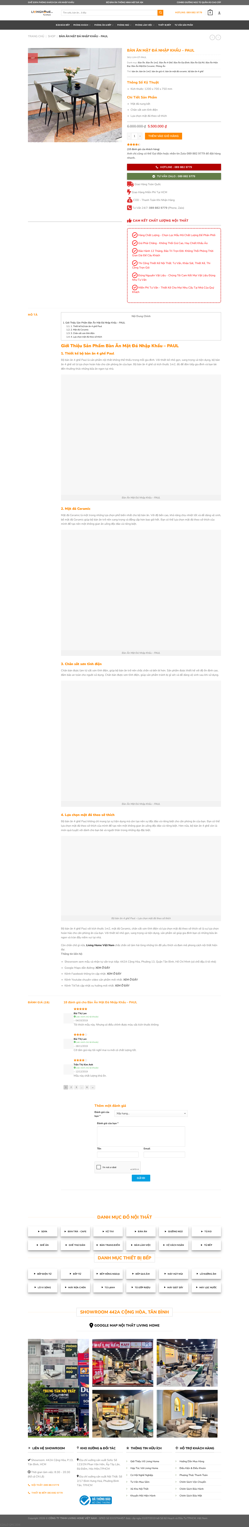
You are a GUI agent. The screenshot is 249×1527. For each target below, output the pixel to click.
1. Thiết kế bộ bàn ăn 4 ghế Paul (84, 326)
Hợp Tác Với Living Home (144, 1468)
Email (147, 1149)
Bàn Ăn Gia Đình (182, 62)
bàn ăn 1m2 (145, 71)
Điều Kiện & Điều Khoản (193, 1468)
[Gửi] (160, 13)
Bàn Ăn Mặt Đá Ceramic (143, 66)
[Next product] (212, 37)
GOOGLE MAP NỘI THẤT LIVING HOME (127, 1326)
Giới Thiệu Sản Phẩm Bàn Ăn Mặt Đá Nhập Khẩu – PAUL (94, 322)
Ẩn (151, 316)
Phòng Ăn (160, 66)
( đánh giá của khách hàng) (143, 149)
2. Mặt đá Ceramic (77, 329)
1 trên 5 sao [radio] (125, 1112)
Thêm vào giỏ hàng (163, 136)
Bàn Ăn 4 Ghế (166, 62)
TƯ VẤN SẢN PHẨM (184, 25)
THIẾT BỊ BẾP (164, 25)
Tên (99, 1149)
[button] (210, 12)
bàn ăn (135, 71)
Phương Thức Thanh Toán (194, 1475)
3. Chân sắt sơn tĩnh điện (80, 333)
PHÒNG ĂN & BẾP (102, 25)
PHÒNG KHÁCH (80, 25)
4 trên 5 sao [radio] (171, 1112)
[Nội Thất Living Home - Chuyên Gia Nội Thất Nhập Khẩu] (42, 12)
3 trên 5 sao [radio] (156, 1112)
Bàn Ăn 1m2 (152, 62)
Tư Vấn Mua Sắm (139, 1482)
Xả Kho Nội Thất (139, 1489)
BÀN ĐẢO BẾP (62, 25)
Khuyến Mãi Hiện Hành (142, 1496)
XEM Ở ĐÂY (103, 968)
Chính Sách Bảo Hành (192, 1489)
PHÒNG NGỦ (123, 25)
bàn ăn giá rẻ (158, 71)
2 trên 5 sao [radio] (140, 1112)
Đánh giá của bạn (105, 1112)
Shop (51, 36)
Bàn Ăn (141, 62)
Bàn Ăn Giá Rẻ (198, 62)
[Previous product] (218, 37)
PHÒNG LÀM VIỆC (143, 25)
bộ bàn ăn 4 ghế (195, 71)
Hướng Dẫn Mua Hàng (192, 1462)
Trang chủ (36, 36)
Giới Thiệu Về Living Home (144, 1462)
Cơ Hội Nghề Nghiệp (141, 1475)
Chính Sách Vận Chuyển (193, 1482)
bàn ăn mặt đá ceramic (176, 71)
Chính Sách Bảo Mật (191, 1496)
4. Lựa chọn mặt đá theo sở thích (84, 336)
